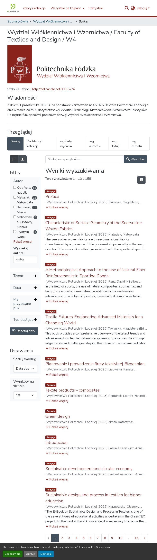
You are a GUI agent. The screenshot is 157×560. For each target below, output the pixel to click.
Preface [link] (52, 196)
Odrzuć (30, 554)
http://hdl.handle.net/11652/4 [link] (53, 89)
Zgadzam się (12, 554)
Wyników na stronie (23, 383)
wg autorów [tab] (95, 143)
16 (137, 538)
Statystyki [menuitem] (96, 8)
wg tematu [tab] (137, 143)
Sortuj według (24, 359)
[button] (13, 8)
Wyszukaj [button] (137, 159)
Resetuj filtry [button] (25, 331)
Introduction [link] (56, 442)
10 (120, 538)
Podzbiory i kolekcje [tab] (35, 143)
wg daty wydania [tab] (66, 143)
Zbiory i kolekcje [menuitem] (34, 8)
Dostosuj (46, 554)
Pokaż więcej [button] (22, 241)
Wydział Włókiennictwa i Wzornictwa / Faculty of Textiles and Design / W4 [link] (53, 21)
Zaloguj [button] (142, 8)
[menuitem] (67, 8)
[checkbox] (14, 187)
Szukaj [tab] (15, 141)
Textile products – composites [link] (72, 390)
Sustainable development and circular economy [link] (88, 468)
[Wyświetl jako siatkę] (22, 159)
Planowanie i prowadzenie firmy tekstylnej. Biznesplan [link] (95, 364)
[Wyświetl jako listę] (14, 159)
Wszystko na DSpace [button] (65, 8)
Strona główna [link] (17, 21)
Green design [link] (57, 416)
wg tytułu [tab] (116, 143)
